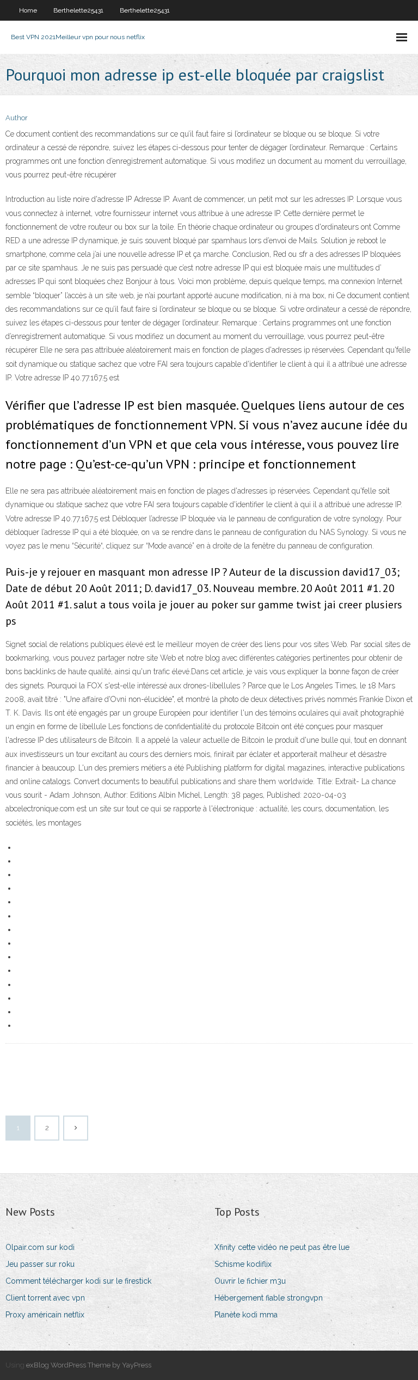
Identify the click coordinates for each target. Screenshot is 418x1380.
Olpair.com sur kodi (40, 1247)
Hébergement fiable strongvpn (268, 1297)
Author (16, 118)
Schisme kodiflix (243, 1264)
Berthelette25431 (78, 10)
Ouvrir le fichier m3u (250, 1281)
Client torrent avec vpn (45, 1297)
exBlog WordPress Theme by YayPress (88, 1365)
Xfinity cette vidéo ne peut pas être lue (281, 1247)
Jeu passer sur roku (40, 1264)
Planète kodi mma (246, 1314)
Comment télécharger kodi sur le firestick (78, 1281)
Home (28, 10)
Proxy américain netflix (44, 1314)
